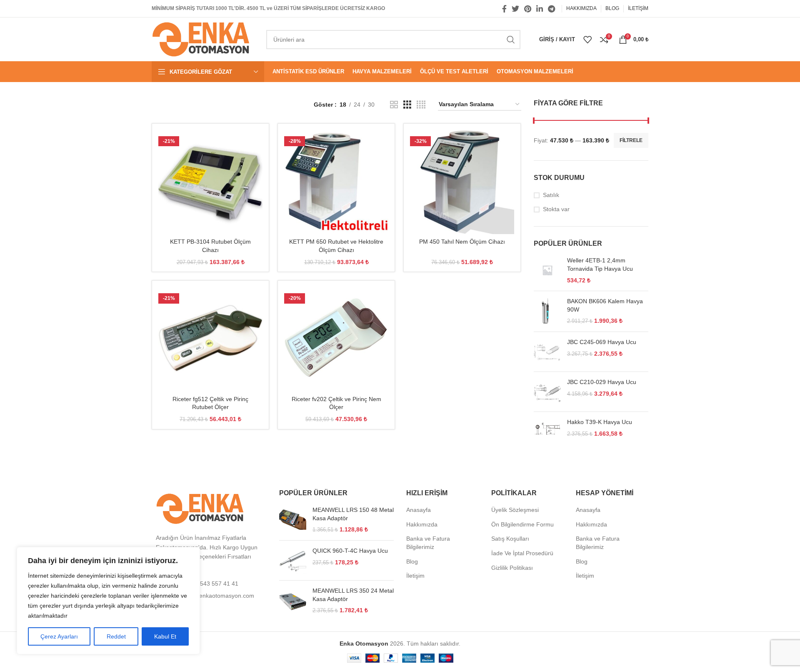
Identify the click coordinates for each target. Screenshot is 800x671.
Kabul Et (165, 636)
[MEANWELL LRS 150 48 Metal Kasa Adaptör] (292, 520)
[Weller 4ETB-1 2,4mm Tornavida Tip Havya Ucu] (547, 270)
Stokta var (556, 209)
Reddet (116, 636)
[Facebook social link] (504, 8)
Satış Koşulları (510, 538)
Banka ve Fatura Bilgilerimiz (428, 542)
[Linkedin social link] (539, 8)
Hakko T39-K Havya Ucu (599, 422)
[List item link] (209, 583)
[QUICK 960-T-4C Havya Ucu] (292, 560)
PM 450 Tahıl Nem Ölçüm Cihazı (462, 241)
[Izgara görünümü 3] (407, 105)
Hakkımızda (422, 524)
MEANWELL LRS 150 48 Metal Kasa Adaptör (353, 513)
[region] (108, 600)
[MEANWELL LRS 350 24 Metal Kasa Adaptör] (292, 601)
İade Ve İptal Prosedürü (522, 553)
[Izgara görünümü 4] (421, 105)
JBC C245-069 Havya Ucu (601, 342)
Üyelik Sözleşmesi (515, 509)
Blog (412, 561)
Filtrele (631, 140)
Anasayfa (418, 509)
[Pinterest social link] (528, 8)
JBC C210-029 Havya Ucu (601, 382)
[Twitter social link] (515, 8)
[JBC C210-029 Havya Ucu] (547, 391)
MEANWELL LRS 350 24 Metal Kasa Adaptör (353, 594)
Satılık (551, 195)
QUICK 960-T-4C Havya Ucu (350, 550)
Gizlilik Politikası (512, 567)
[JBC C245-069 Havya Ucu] (547, 351)
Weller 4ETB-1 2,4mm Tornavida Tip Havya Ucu (600, 264)
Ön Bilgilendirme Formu (522, 524)
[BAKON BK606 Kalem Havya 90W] (547, 311)
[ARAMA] (510, 39)
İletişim (415, 575)
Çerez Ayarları (59, 636)
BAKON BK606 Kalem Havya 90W (605, 305)
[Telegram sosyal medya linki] (551, 8)
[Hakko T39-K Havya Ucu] (547, 428)
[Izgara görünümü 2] (394, 105)
